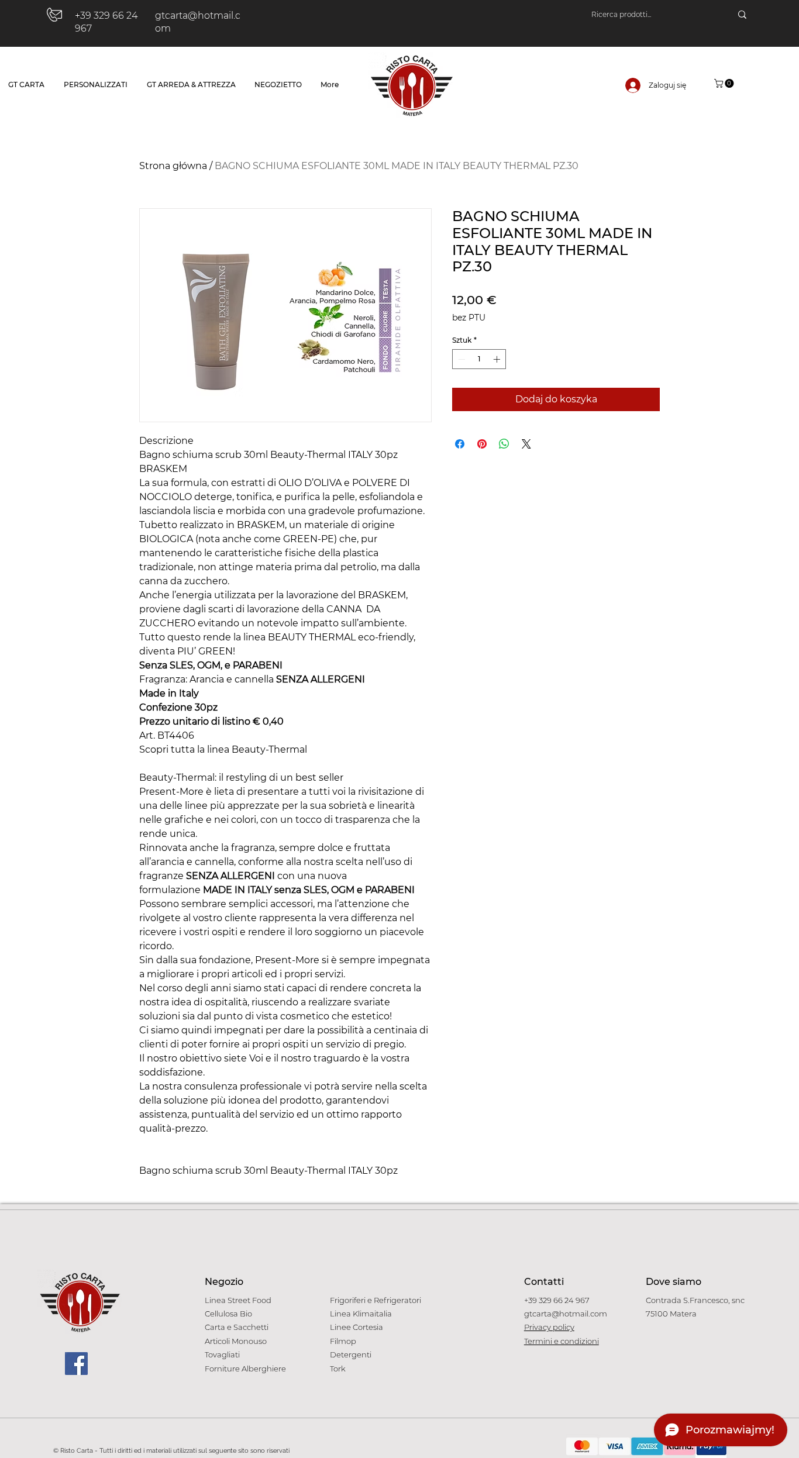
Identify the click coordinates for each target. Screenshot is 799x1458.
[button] (725, 83)
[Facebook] (76, 1363)
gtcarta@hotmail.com (565, 1313)
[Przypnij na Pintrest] (482, 444)
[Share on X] (526, 444)
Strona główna (173, 165)
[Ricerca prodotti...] (742, 14)
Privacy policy (549, 1327)
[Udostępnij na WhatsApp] (504, 444)
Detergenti (350, 1354)
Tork (338, 1368)
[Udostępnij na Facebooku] (460, 444)
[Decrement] (460, 359)
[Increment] (497, 359)
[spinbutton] (479, 359)
